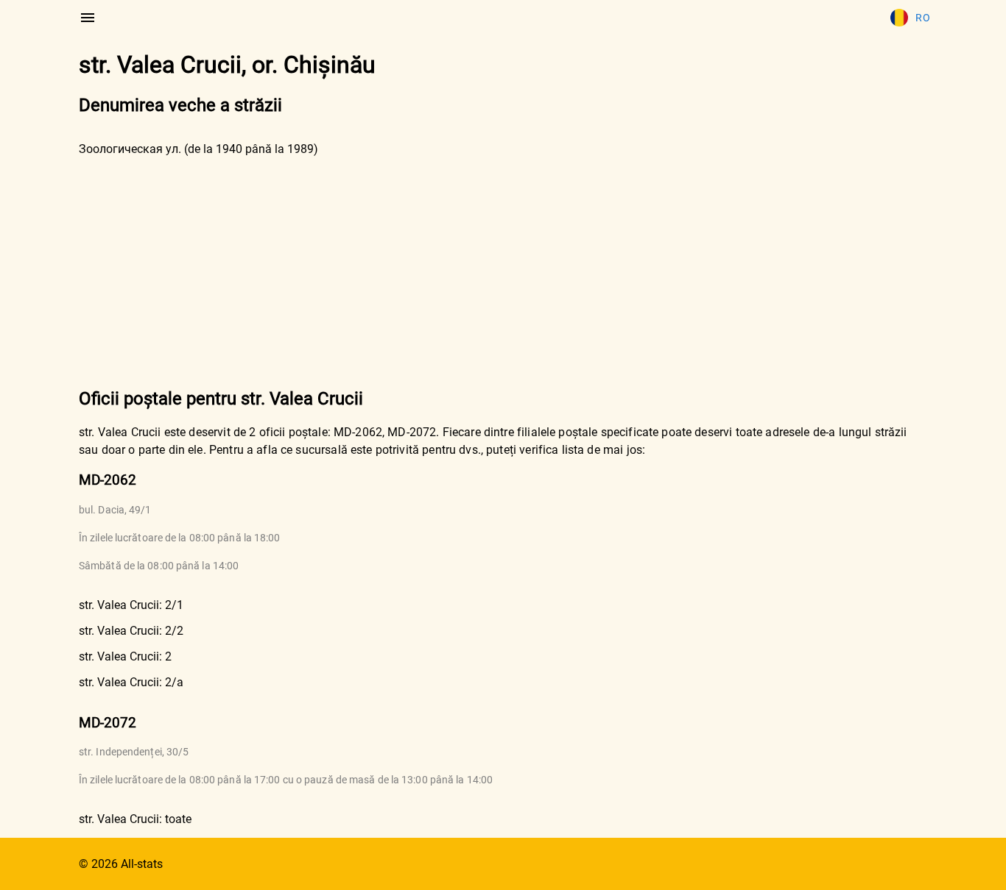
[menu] (87, 17)
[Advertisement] (503, 271)
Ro (922, 18)
